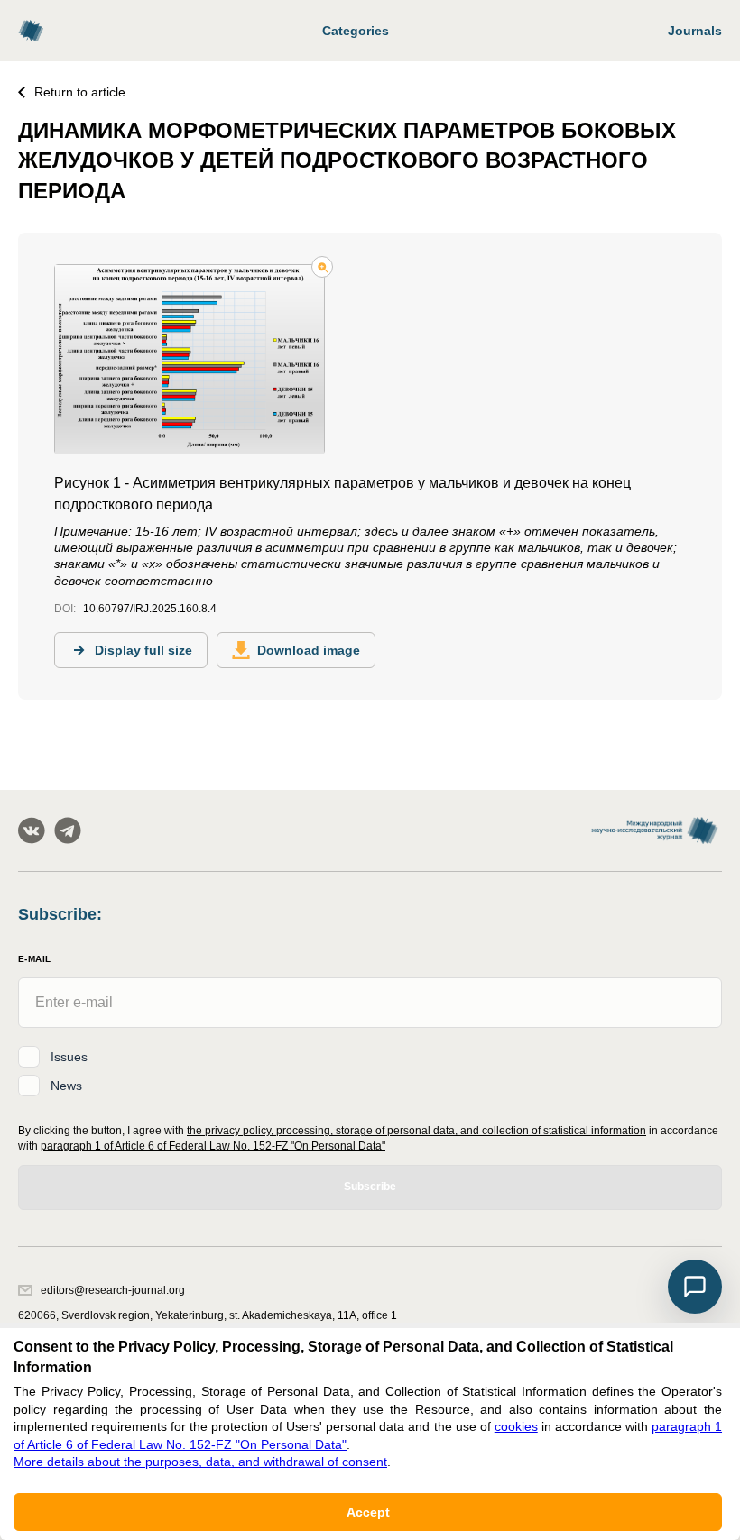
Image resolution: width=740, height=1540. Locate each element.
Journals (695, 30)
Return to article (79, 92)
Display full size (143, 650)
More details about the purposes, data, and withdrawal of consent (200, 1461)
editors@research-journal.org (113, 1290)
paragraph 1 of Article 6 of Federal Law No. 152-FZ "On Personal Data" (213, 1146)
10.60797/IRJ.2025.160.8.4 (150, 608)
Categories (355, 30)
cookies (516, 1426)
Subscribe (370, 1186)
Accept (368, 1512)
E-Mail (34, 959)
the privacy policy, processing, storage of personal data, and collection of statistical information (416, 1130)
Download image (308, 650)
